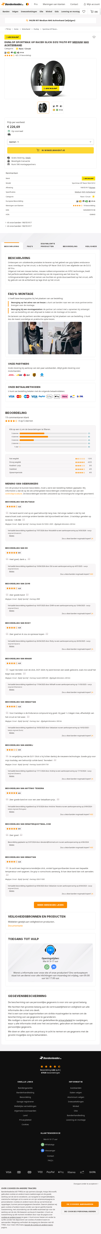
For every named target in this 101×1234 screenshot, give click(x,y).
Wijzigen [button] (92, 188)
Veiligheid (91, 246)
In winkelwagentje (53, 150)
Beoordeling (70, 246)
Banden (6, 11)
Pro (36, 4)
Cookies (25, 1124)
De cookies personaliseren (80, 1211)
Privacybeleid (25, 1119)
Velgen (15, 11)
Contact (74, 4)
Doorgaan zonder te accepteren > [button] (86, 1184)
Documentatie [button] (15, 925)
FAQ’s (30, 246)
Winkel (49, 11)
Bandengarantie (25, 1088)
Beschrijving (11, 246)
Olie (41, 11)
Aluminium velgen (75, 1097)
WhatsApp (49, 1144)
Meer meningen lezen (50, 905)
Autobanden (75, 1088)
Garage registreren (25, 1101)
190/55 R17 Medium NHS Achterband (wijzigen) (51, 20)
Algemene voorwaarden (25, 1110)
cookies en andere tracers (11, 1217)
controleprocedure (13, 493)
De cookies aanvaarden (80, 1204)
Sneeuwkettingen (29, 11)
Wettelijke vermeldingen (25, 1106)
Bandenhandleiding (25, 1092)
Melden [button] (11, 536)
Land (25, 1115)
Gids (57, 11)
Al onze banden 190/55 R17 (19, 222)
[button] (50, 433)
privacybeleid (65, 1020)
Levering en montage (71, 11)
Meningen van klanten (54, 4)
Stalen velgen (76, 1092)
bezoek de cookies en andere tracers (38, 1225)
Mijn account (93, 4)
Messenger (50, 1150)
